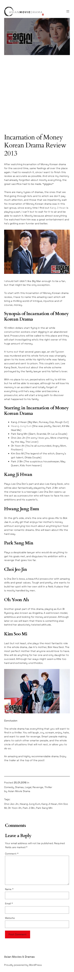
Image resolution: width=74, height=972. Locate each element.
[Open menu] (68, 11)
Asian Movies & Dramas (19, 957)
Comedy (9, 787)
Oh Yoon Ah (15, 807)
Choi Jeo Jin (11, 803)
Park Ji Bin (29, 807)
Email (9, 903)
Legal (28, 787)
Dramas (19, 787)
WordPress (35, 964)
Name (9, 889)
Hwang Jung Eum (21, 426)
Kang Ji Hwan (58, 207)
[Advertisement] (37, 96)
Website (10, 918)
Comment (11, 853)
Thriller (48, 787)
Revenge (38, 787)
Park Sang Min (44, 807)
